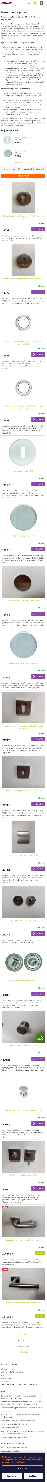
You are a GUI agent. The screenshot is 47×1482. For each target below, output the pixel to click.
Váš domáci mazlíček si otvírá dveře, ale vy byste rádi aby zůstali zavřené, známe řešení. (22, 1432)
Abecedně (40, 169)
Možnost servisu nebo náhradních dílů (14, 1424)
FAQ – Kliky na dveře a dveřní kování (14, 1448)
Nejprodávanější (28, 169)
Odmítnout (12, 1476)
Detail (40, 1253)
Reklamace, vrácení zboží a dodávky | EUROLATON (19, 1384)
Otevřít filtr (23, 176)
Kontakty (4, 1381)
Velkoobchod (6, 1378)
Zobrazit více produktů (22, 162)
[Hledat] (29, 3)
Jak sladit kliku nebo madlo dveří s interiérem (17, 1437)
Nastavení (22, 1468)
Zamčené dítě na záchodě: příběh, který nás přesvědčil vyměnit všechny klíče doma (21, 1397)
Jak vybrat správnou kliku (10, 1428)
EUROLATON (5, 1411)
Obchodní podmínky (8, 1369)
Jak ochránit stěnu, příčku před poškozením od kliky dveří (22, 1408)
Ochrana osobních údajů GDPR (12, 1372)
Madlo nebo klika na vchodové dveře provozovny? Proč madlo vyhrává (21, 1416)
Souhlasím (33, 1476)
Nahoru (24, 1352)
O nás (3, 1375)
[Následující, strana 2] (23, 1341)
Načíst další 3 (23, 1334)
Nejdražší (16, 169)
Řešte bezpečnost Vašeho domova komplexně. (18, 1421)
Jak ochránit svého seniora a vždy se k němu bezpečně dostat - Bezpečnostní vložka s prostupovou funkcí (21, 1403)
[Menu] (41, 3)
